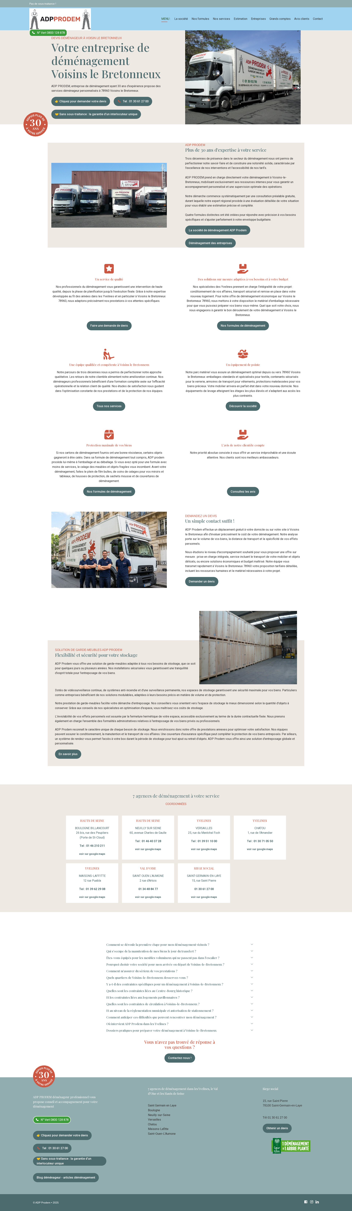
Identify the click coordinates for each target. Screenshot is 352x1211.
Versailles (154, 1119)
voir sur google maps (92, 853)
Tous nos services (109, 406)
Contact (318, 19)
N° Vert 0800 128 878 (51, 32)
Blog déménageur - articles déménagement (66, 1177)
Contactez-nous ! (179, 1058)
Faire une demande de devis (109, 325)
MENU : (166, 19)
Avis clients (301, 19)
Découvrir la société (242, 406)
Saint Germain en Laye (162, 1105)
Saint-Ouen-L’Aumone (162, 1133)
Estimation (240, 19)
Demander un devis (202, 581)
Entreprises (258, 19)
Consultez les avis (243, 491)
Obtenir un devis (277, 1128)
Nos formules (200, 19)
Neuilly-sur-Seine (159, 1115)
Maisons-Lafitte (158, 1129)
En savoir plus (68, 754)
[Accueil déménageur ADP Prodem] (60, 18)
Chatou (152, 1124)
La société (181, 19)
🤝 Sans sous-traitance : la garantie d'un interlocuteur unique (96, 114)
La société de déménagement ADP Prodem (218, 230)
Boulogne (154, 1110)
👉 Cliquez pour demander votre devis (80, 101)
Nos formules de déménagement (243, 325)
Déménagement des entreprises (210, 243)
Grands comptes (280, 19)
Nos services (221, 19)
